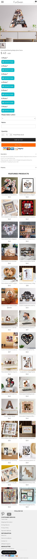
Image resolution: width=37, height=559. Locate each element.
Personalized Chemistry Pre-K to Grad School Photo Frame (27, 239)
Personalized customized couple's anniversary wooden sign (9, 394)
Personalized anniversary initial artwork (27, 482)
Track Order (4, 519)
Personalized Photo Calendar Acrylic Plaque (9, 327)
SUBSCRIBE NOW (9, 552)
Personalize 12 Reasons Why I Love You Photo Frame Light (27, 416)
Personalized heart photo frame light (27, 349)
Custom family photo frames (27, 261)
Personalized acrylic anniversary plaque (9, 460)
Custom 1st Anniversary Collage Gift (27, 283)
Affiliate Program (5, 543)
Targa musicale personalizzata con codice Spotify (27, 438)
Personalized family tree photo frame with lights (9, 504)
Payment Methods (6, 530)
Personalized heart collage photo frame (9, 239)
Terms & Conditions (6, 538)
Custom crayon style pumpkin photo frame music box (9, 305)
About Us (3, 535)
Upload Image (8, 62)
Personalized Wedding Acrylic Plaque (27, 394)
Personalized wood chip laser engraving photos (9, 261)
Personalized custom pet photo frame (9, 438)
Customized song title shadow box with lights (27, 217)
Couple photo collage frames (27, 372)
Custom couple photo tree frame (27, 305)
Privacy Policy (5, 527)
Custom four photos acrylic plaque (9, 349)
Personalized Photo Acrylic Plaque (27, 327)
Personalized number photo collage (9, 194)
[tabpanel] (18, 23)
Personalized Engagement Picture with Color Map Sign (27, 504)
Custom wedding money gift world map (9, 482)
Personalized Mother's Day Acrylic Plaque (9, 372)
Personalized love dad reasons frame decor (9, 217)
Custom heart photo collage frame (27, 194)
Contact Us (4, 541)
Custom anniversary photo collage (27, 460)
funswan (15, 558)
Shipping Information (6, 522)
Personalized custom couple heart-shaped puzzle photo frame (9, 283)
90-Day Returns (5, 525)
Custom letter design (9, 416)
